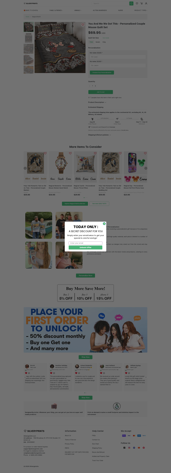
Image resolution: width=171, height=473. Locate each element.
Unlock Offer (85, 247)
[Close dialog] (104, 223)
